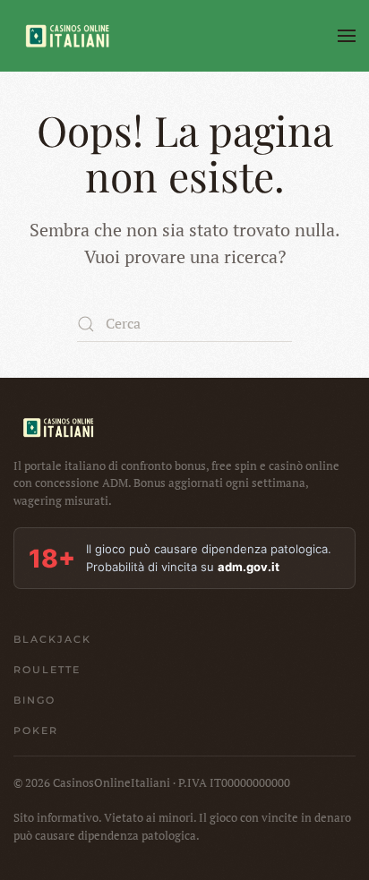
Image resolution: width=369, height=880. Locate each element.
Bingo (34, 700)
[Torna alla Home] (67, 36)
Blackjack (52, 639)
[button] (347, 36)
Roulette (47, 669)
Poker (35, 730)
